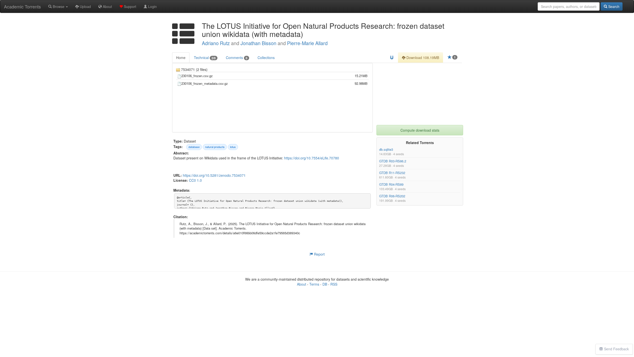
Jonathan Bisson (258, 43)
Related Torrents (420, 142)
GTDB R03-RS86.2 (392, 161)
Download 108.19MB (422, 57)
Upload (85, 6)
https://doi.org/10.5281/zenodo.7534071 (214, 175)
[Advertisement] (419, 94)
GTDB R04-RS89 (391, 184)
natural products (215, 147)
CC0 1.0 (195, 180)
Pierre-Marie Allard (307, 43)
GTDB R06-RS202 (392, 196)
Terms (314, 284)
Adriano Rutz (216, 43)
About (107, 6)
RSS (333, 284)
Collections (266, 57)
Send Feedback (616, 348)
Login (152, 6)
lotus (233, 147)
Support (129, 6)
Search (613, 6)
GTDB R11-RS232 (392, 172)
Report (319, 254)
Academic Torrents (22, 6)
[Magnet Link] (391, 57)
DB (324, 284)
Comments (236, 57)
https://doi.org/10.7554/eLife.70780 (311, 157)
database (194, 147)
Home (180, 57)
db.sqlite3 (386, 149)
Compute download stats (419, 130)
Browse (58, 6)
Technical (205, 57)
